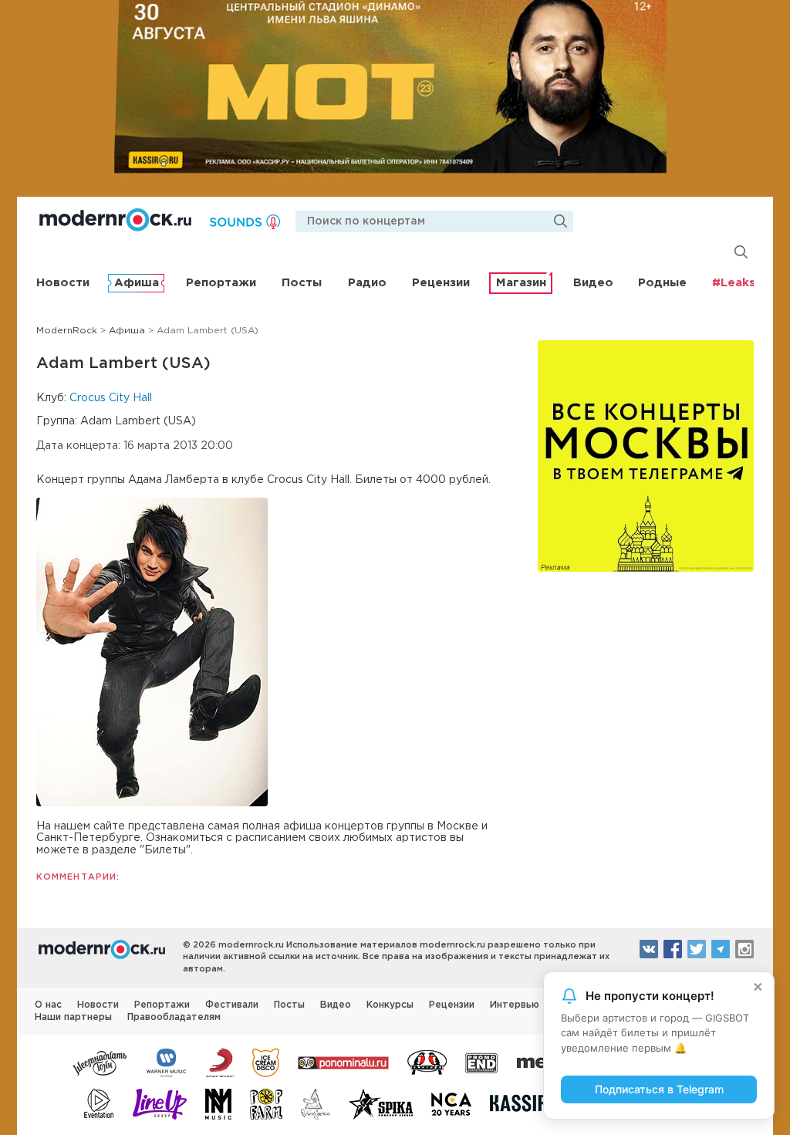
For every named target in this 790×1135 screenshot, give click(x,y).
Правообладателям (174, 1017)
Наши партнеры (73, 1017)
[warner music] (167, 1061)
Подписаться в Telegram (659, 1089)
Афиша (136, 283)
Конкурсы (390, 1005)
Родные (662, 283)
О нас (48, 1005)
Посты (302, 283)
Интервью (514, 1005)
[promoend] (481, 1061)
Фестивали (231, 1005)
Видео (593, 283)
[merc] (541, 1061)
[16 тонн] (100, 1061)
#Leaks (733, 283)
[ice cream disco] (265, 1061)
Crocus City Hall (110, 398)
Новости (62, 283)
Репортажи (221, 283)
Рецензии (441, 283)
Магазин (521, 283)
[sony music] (220, 1061)
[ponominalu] (343, 1061)
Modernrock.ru (115, 219)
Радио (367, 283)
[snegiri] (427, 1061)
